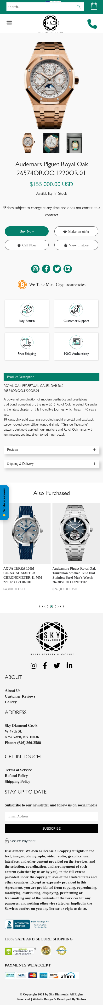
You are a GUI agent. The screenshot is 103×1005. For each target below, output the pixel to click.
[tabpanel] (27, 549)
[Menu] (9, 24)
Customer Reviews (20, 696)
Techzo (81, 999)
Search (78, 6)
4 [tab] (56, 606)
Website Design (43, 999)
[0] (94, 5)
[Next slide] (78, 143)
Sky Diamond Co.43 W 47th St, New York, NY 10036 (22, 731)
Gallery (11, 702)
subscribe (51, 828)
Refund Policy (16, 776)
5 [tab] (62, 606)
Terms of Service (18, 770)
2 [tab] (46, 606)
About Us (12, 691)
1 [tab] (41, 606)
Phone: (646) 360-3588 (23, 743)
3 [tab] (51, 606)
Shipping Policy (17, 781)
